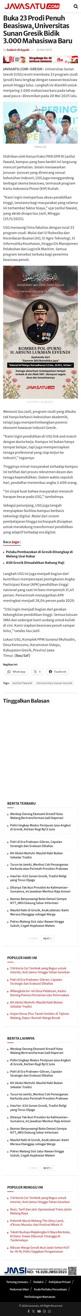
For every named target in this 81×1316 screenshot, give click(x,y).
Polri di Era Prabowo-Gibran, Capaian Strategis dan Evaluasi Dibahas (36, 844)
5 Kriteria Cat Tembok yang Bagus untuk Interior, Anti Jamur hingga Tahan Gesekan (40, 970)
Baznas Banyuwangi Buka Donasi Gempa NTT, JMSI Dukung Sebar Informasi (38, 901)
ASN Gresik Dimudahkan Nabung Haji (35, 563)
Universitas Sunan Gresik (54, 683)
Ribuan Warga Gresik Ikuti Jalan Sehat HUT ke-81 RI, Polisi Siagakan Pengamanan (40, 1250)
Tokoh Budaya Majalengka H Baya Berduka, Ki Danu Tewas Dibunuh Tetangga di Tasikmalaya (40, 1236)
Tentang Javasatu (17, 1282)
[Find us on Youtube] (39, 1311)
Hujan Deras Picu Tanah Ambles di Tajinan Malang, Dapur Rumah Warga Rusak (39, 1016)
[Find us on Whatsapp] (49, 1311)
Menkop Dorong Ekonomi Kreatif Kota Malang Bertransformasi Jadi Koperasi (36, 816)
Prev (34, 938)
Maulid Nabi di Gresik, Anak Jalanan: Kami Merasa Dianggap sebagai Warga (39, 912)
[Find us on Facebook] (28, 1311)
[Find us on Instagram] (44, 1311)
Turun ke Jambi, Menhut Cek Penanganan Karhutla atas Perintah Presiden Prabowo (39, 867)
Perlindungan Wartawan (40, 1297)
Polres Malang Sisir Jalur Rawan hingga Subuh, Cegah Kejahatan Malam (37, 924)
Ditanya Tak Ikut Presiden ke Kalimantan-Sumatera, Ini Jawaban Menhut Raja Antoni (40, 890)
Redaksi (38, 1282)
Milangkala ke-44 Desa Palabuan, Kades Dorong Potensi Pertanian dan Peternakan (39, 993)
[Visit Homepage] (32, 6)
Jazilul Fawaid (22, 683)
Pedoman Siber (19, 1289)
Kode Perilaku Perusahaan (50, 1289)
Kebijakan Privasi (60, 1282)
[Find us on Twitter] (33, 1311)
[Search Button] (76, 6)
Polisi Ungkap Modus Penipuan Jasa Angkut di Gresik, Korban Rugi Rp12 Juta (40, 827)
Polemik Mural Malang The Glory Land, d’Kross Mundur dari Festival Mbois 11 (37, 1223)
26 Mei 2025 (44, 50)
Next (46, 938)
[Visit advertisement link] (40, 59)
